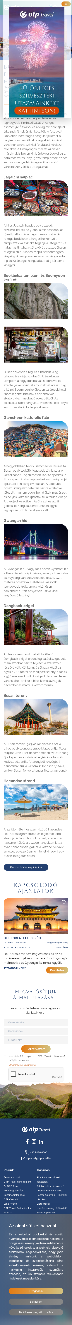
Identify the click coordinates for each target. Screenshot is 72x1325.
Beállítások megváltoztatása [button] (36, 1312)
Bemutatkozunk (12, 1177)
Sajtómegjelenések (14, 1195)
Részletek (57, 970)
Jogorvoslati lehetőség (49, 1190)
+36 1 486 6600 (38, 1152)
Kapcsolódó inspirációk (26, 867)
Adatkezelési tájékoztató (22, 1065)
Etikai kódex (10, 1203)
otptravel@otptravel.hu (38, 1158)
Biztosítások (43, 1203)
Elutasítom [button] (36, 1301)
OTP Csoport (11, 1199)
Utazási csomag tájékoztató (52, 1208)
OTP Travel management (17, 1181)
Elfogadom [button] (36, 1291)
